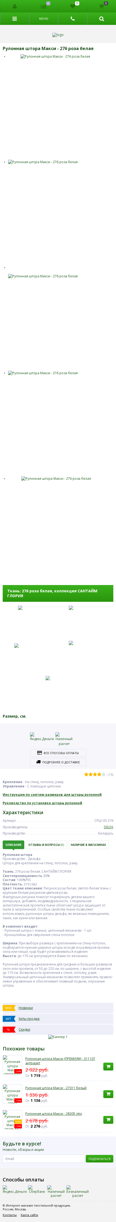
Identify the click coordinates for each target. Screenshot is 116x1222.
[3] (95, 774)
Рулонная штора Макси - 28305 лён (53, 1114)
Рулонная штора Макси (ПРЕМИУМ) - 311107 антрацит (60, 1061)
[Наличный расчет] (64, 739)
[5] (103, 774)
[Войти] (14, 6)
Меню (43, 19)
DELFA (108, 827)
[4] (99, 774)
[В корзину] (108, 1066)
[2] (90, 774)
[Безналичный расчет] (77, 1191)
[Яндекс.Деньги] (42, 736)
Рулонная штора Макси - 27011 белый (56, 1088)
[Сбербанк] (37, 1189)
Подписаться (99, 1159)
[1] (86, 774)
